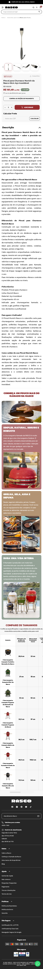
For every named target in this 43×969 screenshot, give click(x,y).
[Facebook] (12, 807)
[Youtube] (26, 807)
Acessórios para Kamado (14, 18)
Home (3, 18)
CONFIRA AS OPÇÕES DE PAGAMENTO (21, 98)
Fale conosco (6, 879)
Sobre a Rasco (6, 853)
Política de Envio (7, 909)
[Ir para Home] (18, 7)
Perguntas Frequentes (9, 883)
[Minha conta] (37, 7)
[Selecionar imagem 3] (26, 67)
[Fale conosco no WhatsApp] (37, 964)
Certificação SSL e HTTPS (10, 925)
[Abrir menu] (2, 7)
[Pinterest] (21, 807)
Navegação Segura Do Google (11, 932)
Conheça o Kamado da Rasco (11, 857)
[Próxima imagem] (40, 67)
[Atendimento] (33, 7)
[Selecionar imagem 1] (8, 67)
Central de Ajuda (7, 876)
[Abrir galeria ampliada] (21, 42)
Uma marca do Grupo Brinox (11, 860)
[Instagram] (17, 807)
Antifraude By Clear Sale (10, 929)
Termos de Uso (7, 894)
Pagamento (5, 887)
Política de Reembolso (9, 906)
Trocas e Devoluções (8, 890)
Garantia (5, 913)
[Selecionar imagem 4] (34, 67)
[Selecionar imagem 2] (17, 67)
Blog (3, 864)
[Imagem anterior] (3, 67)
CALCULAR (35, 118)
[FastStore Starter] (21, 801)
